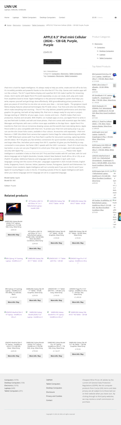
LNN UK (10, 6)
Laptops (16, 17)
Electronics (17, 25)
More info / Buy (52, 61)
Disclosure (50, 392)
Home (6, 17)
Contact (62, 17)
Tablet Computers (29, 17)
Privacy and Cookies (54, 396)
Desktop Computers (48, 17)
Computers (26, 25)
